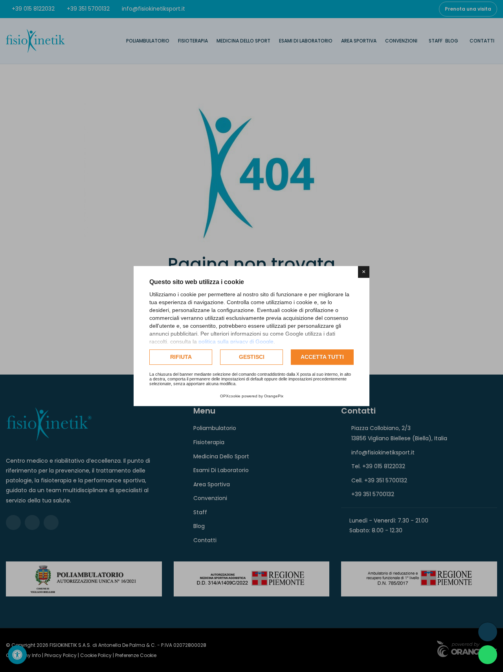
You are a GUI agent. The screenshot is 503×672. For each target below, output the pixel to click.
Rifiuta (181, 357)
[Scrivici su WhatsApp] (487, 654)
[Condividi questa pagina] (487, 631)
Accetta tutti (322, 357)
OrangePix (273, 396)
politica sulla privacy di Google (236, 341)
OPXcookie (230, 396)
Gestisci (251, 357)
